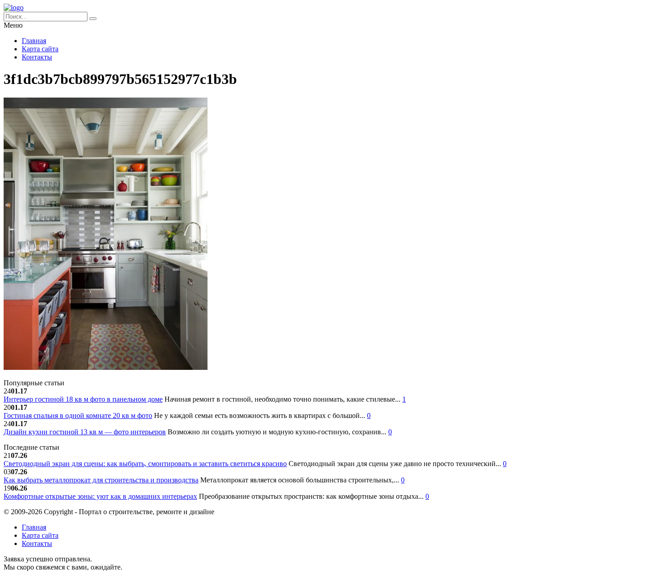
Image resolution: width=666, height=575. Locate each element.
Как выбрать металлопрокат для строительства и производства (101, 480)
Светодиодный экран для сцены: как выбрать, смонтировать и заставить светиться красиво (145, 463)
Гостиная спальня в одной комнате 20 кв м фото (78, 415)
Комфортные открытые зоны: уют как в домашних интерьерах (100, 496)
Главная (34, 40)
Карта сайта (40, 49)
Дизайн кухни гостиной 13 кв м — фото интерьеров (85, 432)
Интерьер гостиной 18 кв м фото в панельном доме (83, 399)
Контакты (37, 57)
